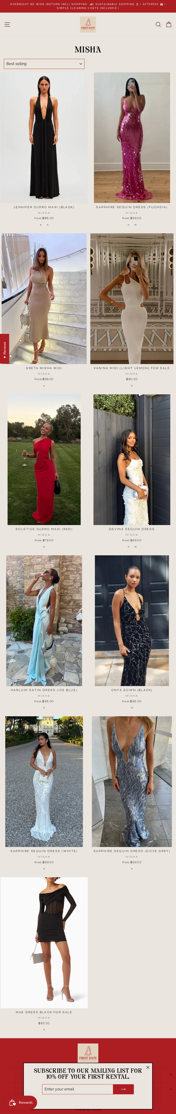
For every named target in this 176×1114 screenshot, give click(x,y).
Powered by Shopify (88, 1110)
